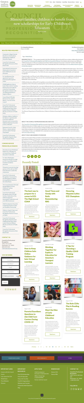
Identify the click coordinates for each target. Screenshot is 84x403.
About (54, 2)
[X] (31, 156)
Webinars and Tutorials (24, 383)
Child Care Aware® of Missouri (53, 61)
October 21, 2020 (28, 188)
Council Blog (64, 2)
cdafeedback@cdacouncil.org (9, 248)
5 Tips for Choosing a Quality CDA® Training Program (72, 251)
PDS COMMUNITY (42, 358)
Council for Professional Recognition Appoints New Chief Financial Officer (9, 137)
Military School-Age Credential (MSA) (40, 376)
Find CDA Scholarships (23, 374)
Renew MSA (54, 374)
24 (68, 346)
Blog (19, 387)
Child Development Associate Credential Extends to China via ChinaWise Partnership (10, 205)
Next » (72, 346)
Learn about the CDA (6, 376)
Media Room (58, 2)
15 (52, 346)
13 (46, 346)
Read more (31, 216)
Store (51, 2)
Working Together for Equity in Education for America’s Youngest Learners (51, 255)
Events (3, 374)
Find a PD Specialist (23, 376)
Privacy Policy (30, 398)
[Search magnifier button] (81, 2)
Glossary (3, 383)
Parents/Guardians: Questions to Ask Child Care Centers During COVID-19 (32, 316)
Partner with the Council (41, 379)
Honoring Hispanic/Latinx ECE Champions (73, 193)
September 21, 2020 (49, 244)
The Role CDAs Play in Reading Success (72, 306)
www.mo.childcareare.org (30, 151)
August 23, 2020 (48, 307)
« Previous (33, 346)
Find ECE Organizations (24, 381)
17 (59, 346)
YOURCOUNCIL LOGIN (14, 358)
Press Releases (5, 381)
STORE (70, 358)
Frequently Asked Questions (25, 385)
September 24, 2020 (70, 188)
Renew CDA (54, 372)
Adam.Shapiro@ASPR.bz (78, 50)
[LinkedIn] (35, 156)
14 (49, 346)
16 (56, 346)
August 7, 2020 (27, 308)
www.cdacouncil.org (29, 132)
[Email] (38, 156)
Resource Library (71, 2)
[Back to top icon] (42, 395)
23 (64, 346)
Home (2, 43)
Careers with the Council (7, 372)
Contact (77, 2)
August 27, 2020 (69, 300)
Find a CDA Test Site (23, 378)
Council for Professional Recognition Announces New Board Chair (10, 63)
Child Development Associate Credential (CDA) (42, 372)
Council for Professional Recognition (33, 61)
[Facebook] (28, 156)
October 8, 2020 (48, 188)
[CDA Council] (8, 4)
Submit (5, 282)
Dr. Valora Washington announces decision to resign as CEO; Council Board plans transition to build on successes (10, 161)
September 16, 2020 (28, 245)
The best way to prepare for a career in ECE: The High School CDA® (31, 196)
